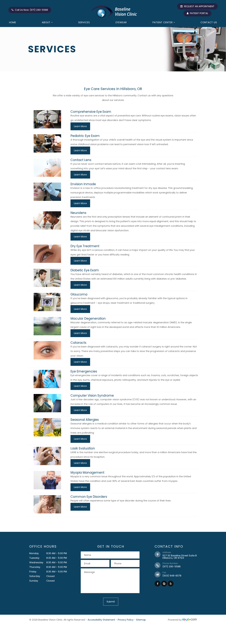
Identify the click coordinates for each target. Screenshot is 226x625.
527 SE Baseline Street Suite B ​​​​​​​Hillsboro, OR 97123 (179, 556)
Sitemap (141, 619)
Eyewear (121, 22)
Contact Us (208, 22)
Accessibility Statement (101, 619)
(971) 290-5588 (171, 566)
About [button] (46, 22)
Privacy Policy (125, 619)
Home (12, 22)
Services (84, 22)
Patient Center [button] (162, 22)
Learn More (80, 126)
